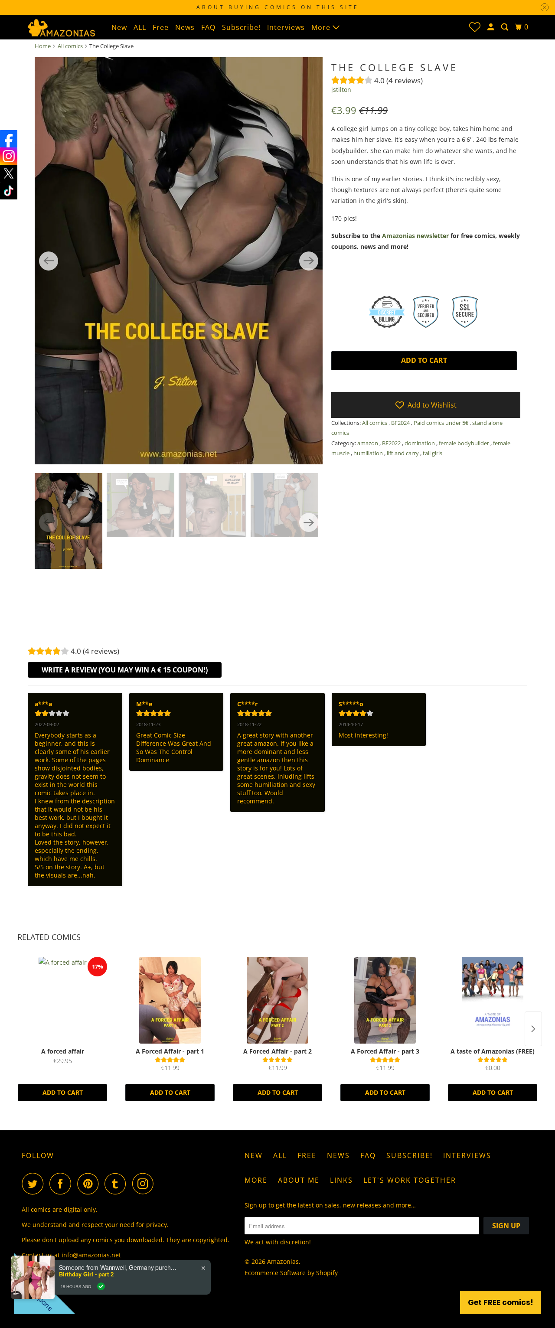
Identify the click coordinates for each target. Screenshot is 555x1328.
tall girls (432, 453)
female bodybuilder (464, 443)
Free (161, 27)
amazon (368, 443)
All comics (70, 46)
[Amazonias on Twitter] (35, 1183)
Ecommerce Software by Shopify (291, 1273)
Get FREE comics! (500, 1302)
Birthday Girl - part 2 (86, 1274)
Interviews (286, 27)
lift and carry (403, 453)
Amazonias (283, 1261)
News (185, 27)
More (322, 27)
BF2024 (401, 423)
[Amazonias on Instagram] (145, 1183)
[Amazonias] (61, 26)
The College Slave (394, 67)
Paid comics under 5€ (442, 423)
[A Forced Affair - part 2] (277, 1000)
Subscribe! (241, 27)
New (119, 27)
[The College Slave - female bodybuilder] (179, 261)
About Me (299, 1180)
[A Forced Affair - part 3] (385, 1000)
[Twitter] (8, 173)
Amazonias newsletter (415, 236)
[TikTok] (8, 190)
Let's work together (409, 1180)
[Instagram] (8, 156)
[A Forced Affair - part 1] (170, 1000)
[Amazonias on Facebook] (62, 1183)
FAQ (208, 27)
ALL (140, 27)
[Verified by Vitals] (101, 1286)
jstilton (341, 89)
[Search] (506, 27)
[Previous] (48, 261)
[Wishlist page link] (474, 27)
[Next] (308, 261)
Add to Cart (62, 1092)
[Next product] (533, 1028)
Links (341, 1180)
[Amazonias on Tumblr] (117, 1183)
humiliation (368, 453)
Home (43, 46)
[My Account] (492, 27)
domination (420, 443)
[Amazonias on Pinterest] (90, 1183)
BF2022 (392, 443)
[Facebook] (8, 138)
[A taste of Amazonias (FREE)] (492, 1000)
